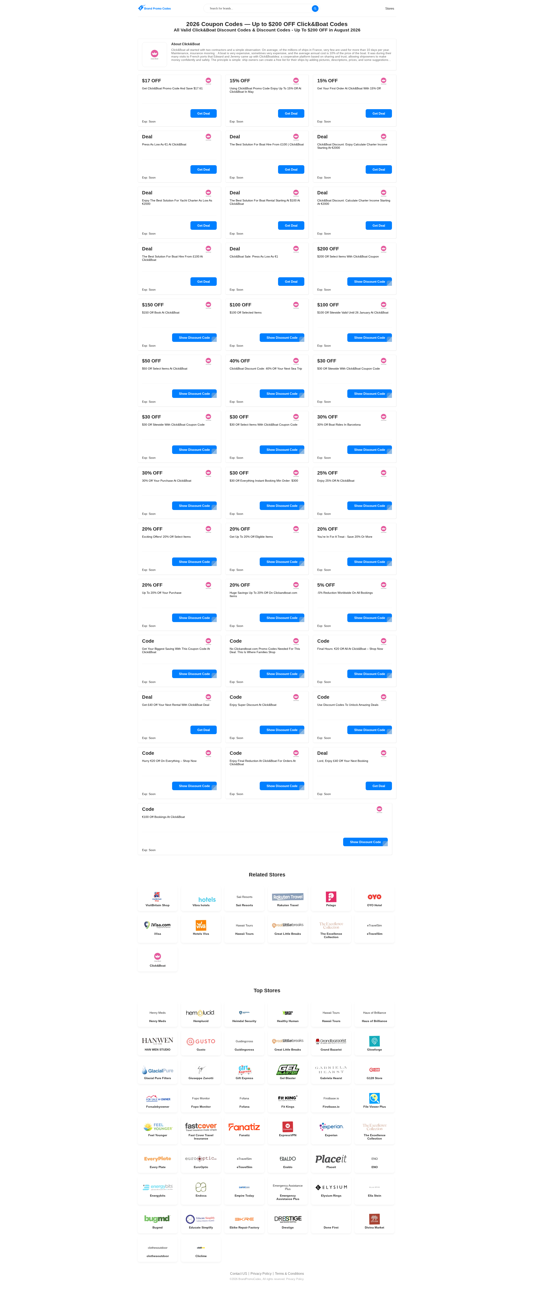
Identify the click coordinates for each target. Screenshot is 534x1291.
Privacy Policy (261, 1273)
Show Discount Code (369, 281)
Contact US (238, 1273)
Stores (389, 8)
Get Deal (203, 113)
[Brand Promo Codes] (154, 8)
